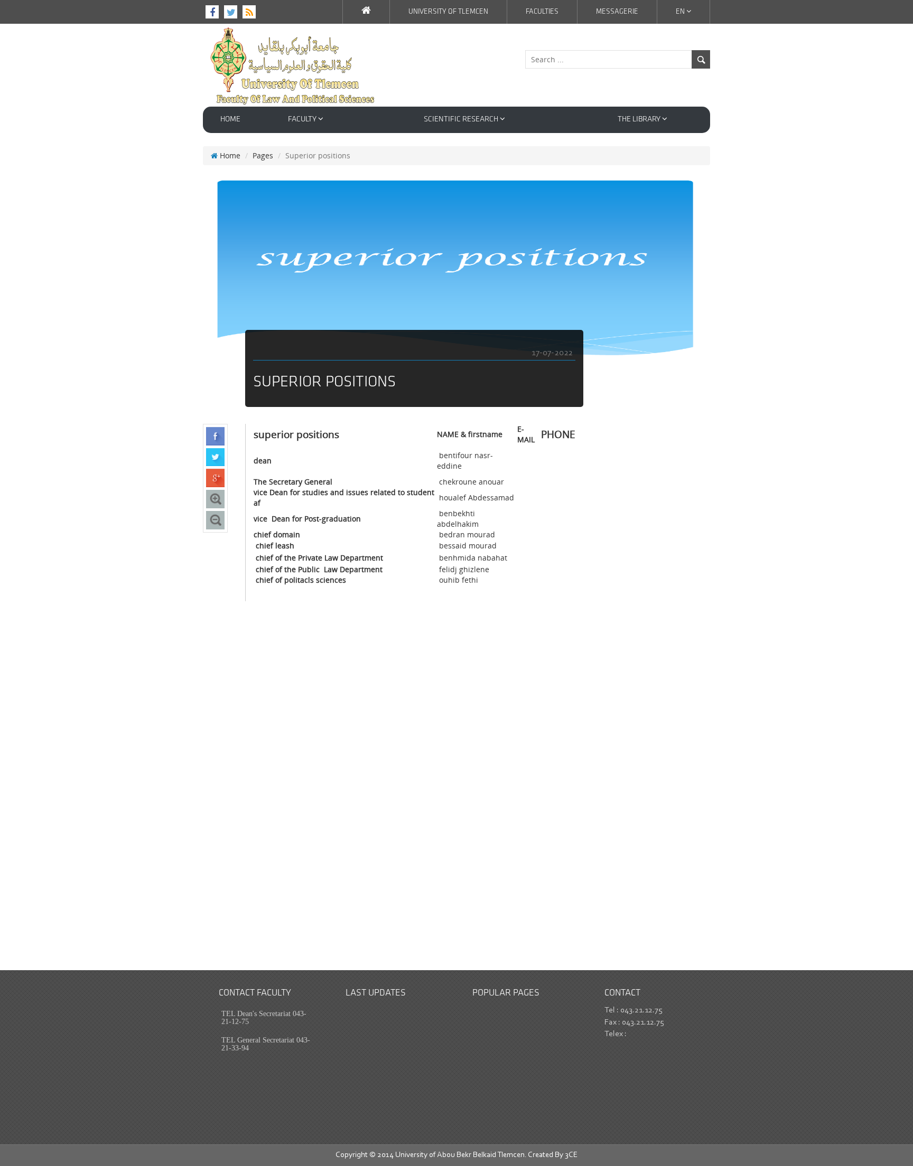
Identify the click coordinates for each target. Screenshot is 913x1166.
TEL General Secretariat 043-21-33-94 (265, 1044)
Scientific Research (462, 120)
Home (230, 120)
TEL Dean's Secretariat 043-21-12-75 (263, 1018)
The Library (640, 120)
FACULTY (303, 120)
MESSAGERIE (617, 12)
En (681, 12)
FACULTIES (542, 12)
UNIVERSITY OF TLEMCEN (448, 12)
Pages (263, 155)
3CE (571, 1155)
